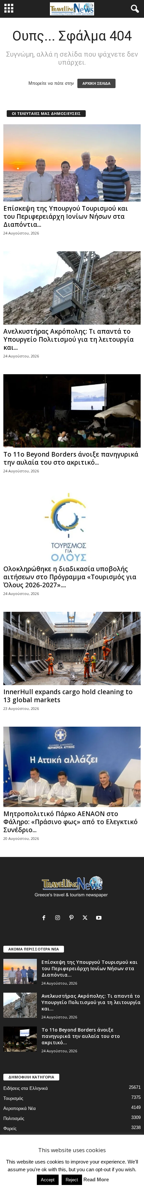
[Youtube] (99, 918)
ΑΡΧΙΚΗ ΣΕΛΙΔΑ (96, 83)
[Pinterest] (73, 918)
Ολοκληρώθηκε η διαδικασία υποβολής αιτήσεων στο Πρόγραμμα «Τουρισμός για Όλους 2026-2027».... (69, 577)
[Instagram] (59, 918)
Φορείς (9, 1128)
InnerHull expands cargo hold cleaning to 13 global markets (68, 695)
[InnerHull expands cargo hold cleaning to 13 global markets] (72, 648)
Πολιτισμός (13, 1118)
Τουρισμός (13, 1098)
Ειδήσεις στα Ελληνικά (25, 1088)
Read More (96, 1179)
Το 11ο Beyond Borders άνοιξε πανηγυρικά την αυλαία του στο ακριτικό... (70, 458)
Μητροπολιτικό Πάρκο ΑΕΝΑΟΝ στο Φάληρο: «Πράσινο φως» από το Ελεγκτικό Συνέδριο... (70, 821)
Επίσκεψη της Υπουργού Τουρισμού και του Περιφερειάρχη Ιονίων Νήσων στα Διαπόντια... (65, 216)
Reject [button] (72, 1179)
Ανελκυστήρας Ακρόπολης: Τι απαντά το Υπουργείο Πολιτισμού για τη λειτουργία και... (68, 339)
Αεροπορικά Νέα (19, 1108)
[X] (86, 918)
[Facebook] (45, 918)
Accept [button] (48, 1179)
